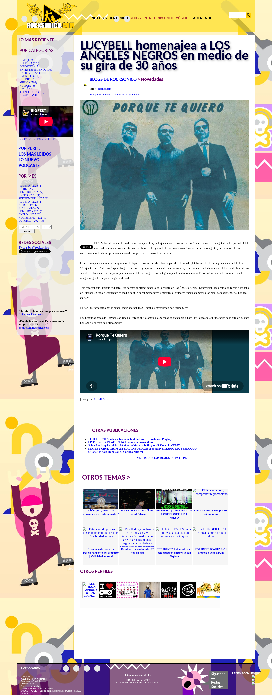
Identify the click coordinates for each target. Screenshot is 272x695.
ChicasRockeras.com (31, 314)
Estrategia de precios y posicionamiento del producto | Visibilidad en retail (101, 553)
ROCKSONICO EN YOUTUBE (37, 139)
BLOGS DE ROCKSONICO (113, 79)
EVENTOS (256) (29, 76)
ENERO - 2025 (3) (29, 214)
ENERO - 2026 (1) (29, 195)
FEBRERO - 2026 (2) (31, 192)
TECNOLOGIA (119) (32, 92)
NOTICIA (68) (28, 85)
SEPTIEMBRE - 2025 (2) (33, 198)
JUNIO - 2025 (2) (29, 208)
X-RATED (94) (28, 95)
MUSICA (99, 399)
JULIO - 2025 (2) (29, 204)
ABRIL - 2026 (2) (29, 188)
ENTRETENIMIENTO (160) (36, 69)
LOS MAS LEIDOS (35, 154)
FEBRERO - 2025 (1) (31, 211)
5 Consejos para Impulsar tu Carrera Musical (115, 451)
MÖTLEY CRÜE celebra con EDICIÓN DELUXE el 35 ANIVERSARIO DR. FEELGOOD (142, 448)
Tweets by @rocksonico (34, 247)
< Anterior (118, 94)
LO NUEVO (29, 160)
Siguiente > (132, 94)
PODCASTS (29, 165)
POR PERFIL (29, 148)
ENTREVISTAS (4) (31, 72)
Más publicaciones (100, 94)
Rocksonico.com (103, 88)
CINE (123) (26, 60)
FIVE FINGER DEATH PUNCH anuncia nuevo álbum (121, 442)
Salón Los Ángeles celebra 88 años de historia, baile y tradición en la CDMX (134, 445)
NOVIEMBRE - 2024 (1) (33, 217)
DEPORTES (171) (30, 66)
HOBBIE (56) (27, 79)
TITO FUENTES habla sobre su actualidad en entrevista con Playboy (130, 439)
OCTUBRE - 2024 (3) (31, 220)
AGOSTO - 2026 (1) (30, 185)
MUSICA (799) (28, 82)
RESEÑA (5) (27, 88)
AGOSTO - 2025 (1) (30, 201)
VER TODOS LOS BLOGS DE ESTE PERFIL (165, 457)
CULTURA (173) (29, 63)
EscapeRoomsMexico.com (34, 327)
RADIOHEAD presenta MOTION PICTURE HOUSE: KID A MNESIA (174, 514)
